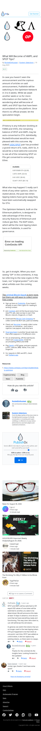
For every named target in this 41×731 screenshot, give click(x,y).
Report (29, 641)
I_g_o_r (12, 507)
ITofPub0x (11, 603)
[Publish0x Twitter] (11, 715)
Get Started (34, 14)
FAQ (4, 690)
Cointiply (12, 311)
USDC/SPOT (15, 144)
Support (5, 706)
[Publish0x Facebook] (4, 715)
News (8, 379)
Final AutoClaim (11, 332)
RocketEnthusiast (11, 62)
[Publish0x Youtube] (36, 715)
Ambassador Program (10, 694)
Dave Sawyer (12, 664)
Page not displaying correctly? (21, 676)
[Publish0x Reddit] (23, 715)
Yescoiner (17, 324)
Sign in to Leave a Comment (21, 593)
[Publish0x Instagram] (30, 715)
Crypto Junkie (18, 340)
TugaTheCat (14, 581)
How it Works (8, 686)
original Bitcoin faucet (16, 294)
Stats (4, 698)
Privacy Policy (38, 721)
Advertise (6, 702)
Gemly (11, 345)
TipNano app (13, 355)
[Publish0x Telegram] (17, 715)
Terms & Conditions (27, 720)
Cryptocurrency (9, 375)
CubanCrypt (14, 544)
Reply (20, 641)
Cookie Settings (8, 710)
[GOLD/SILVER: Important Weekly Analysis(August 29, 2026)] (20, 525)
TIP (21, 460)
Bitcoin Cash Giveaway (24, 319)
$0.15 (4, 69)
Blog (22, 375)
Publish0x (21, 303)
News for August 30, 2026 (12, 504)
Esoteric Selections (26, 62)
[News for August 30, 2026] (20, 490)
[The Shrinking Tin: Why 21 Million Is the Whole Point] (20, 562)
